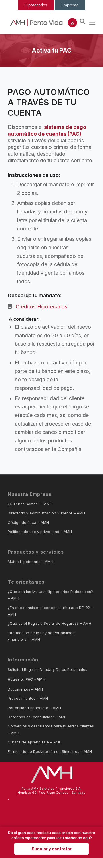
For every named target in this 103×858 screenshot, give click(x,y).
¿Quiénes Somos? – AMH (30, 504)
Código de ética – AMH (28, 522)
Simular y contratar (52, 848)
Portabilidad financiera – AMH (34, 707)
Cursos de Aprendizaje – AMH (35, 742)
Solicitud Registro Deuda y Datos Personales (47, 669)
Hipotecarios (36, 5)
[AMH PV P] (36, 22)
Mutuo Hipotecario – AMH (30, 561)
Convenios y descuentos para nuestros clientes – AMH (51, 729)
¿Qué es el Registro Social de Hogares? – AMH (49, 623)
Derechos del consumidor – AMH (37, 717)
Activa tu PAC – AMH (26, 679)
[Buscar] (79, 22)
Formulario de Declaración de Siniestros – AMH (50, 751)
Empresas (69, 5)
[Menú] (92, 22)
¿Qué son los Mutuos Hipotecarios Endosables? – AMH (50, 594)
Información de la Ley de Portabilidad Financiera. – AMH (41, 636)
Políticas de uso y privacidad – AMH (40, 531)
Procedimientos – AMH (28, 698)
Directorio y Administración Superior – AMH (46, 513)
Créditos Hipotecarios (41, 307)
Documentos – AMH (25, 689)
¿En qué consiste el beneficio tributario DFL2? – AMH (50, 610)
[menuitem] (79, 22)
